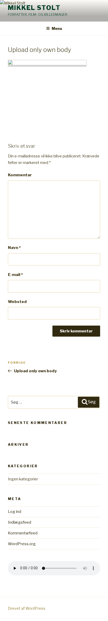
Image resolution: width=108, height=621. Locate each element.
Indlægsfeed (19, 522)
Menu (57, 28)
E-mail (15, 274)
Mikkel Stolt (34, 8)
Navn (14, 247)
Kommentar (20, 175)
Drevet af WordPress (26, 608)
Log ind (14, 511)
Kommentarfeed (22, 533)
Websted (17, 301)
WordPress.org (22, 544)
